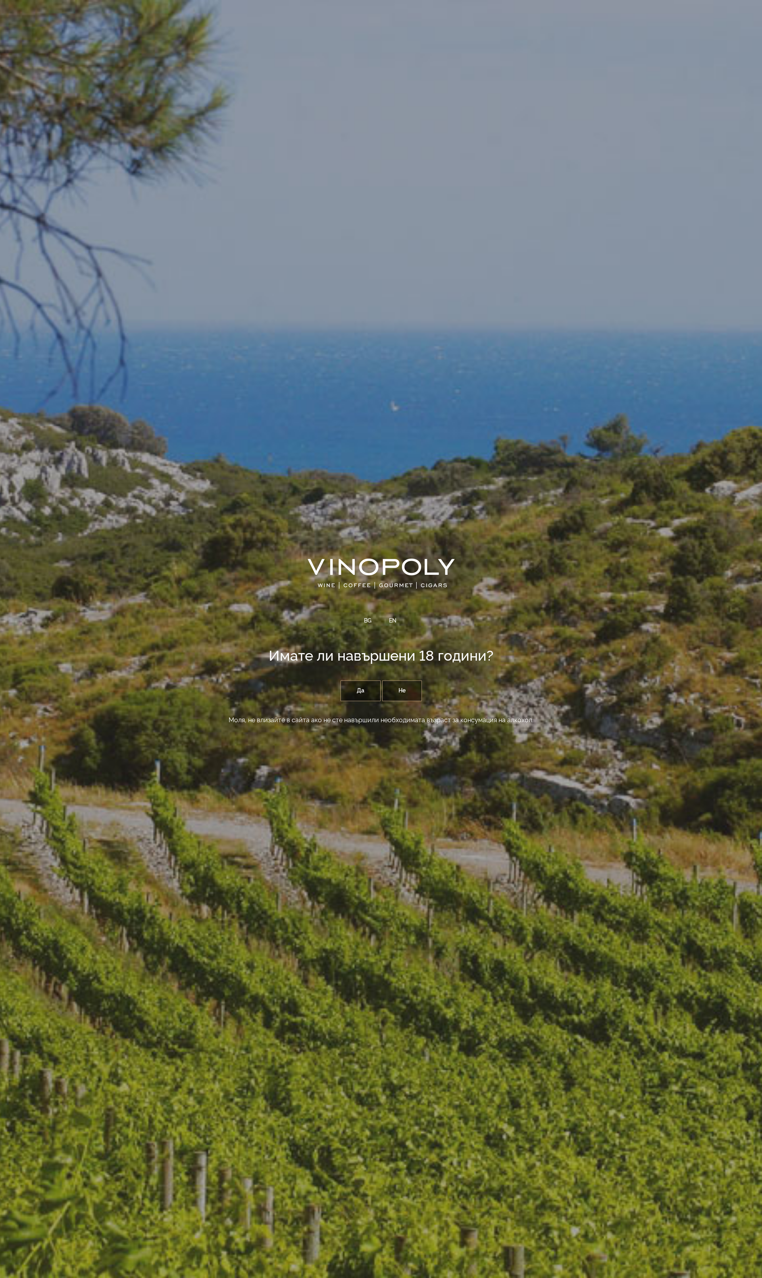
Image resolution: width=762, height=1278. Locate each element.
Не (402, 691)
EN (392, 621)
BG (367, 621)
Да (360, 691)
